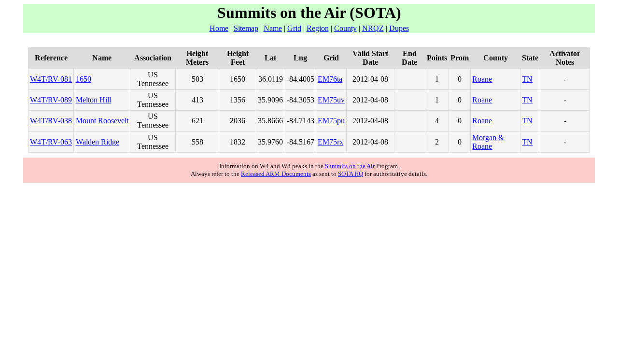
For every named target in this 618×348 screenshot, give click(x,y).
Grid (294, 28)
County (345, 28)
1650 (83, 79)
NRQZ (373, 28)
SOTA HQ (350, 173)
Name (273, 28)
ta (339, 79)
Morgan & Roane (488, 141)
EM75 (327, 100)
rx (340, 142)
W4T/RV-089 (51, 100)
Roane (482, 79)
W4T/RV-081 (51, 79)
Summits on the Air (350, 166)
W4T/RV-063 (51, 142)
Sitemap (246, 28)
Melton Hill (93, 100)
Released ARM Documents (276, 173)
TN (527, 79)
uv (341, 100)
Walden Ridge (97, 142)
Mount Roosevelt (102, 120)
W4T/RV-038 (51, 120)
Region (318, 28)
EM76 (327, 79)
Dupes (399, 28)
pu (341, 120)
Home (219, 28)
